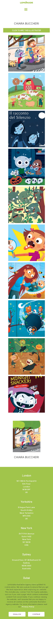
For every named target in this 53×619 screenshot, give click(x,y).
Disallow (17, 614)
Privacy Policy (28, 607)
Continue (36, 614)
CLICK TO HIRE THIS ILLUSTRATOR (26, 30)
